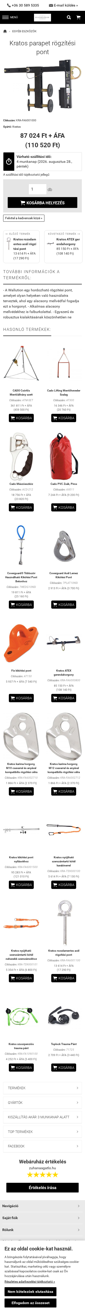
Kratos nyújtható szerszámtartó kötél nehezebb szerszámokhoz (21, 954)
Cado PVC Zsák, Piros (64, 484)
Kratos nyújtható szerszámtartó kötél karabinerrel (63, 861)
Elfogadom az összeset (30, 1303)
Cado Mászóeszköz (21, 484)
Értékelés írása (42, 1187)
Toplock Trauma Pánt (64, 1044)
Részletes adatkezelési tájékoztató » (30, 1281)
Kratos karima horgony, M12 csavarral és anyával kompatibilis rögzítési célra (64, 768)
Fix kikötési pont (21, 670)
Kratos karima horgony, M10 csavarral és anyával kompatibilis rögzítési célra (21, 768)
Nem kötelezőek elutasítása (30, 1291)
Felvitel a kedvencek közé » (23, 218)
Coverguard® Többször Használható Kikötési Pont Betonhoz (21, 577)
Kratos (16, 126)
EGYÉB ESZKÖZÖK (24, 31)
